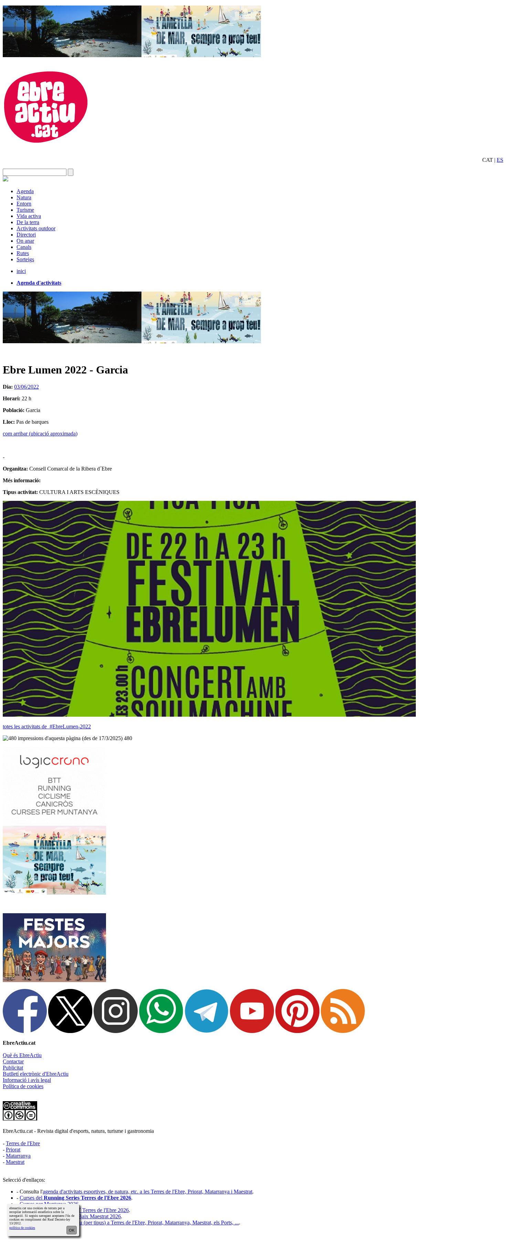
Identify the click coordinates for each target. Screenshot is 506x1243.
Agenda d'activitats (39, 283)
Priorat (13, 1149)
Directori (26, 235)
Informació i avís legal (27, 1080)
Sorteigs (25, 259)
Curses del (75, 1198)
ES (500, 160)
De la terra (28, 222)
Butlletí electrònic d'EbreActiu (35, 1074)
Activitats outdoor (36, 228)
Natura (24, 197)
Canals (24, 247)
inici (21, 271)
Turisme (25, 210)
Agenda (25, 191)
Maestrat (15, 1162)
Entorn (24, 204)
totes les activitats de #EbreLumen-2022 (47, 726)
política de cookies (22, 1228)
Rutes (23, 253)
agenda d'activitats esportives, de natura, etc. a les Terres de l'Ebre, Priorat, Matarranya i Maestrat (147, 1191)
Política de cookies (23, 1086)
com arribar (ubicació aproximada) (40, 433)
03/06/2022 (26, 387)
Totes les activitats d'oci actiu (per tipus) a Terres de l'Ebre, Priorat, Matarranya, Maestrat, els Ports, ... (129, 1222)
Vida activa (29, 216)
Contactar (13, 1061)
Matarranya (18, 1156)
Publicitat (13, 1068)
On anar (25, 241)
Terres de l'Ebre (23, 1143)
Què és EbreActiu (22, 1055)
